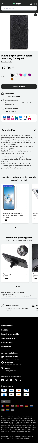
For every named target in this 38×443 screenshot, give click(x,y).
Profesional (6, 347)
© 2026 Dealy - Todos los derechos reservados (15, 438)
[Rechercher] (3, 8)
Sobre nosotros (8, 338)
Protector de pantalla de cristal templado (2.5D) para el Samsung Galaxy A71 (13, 215)
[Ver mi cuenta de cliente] (31, 3)
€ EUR (5, 401)
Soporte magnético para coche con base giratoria (15, 275)
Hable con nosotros (12, 359)
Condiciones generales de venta (23, 436)
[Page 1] (15, 227)
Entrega (4, 330)
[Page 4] (22, 227)
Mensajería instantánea (13, 365)
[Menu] (7, 3)
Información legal (6, 436)
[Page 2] (17, 227)
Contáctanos (7, 342)
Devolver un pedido (10, 334)
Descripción (8, 130)
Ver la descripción (6, 62)
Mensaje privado (11, 371)
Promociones (7, 326)
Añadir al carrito (19, 86)
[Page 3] (20, 227)
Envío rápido (9, 94)
